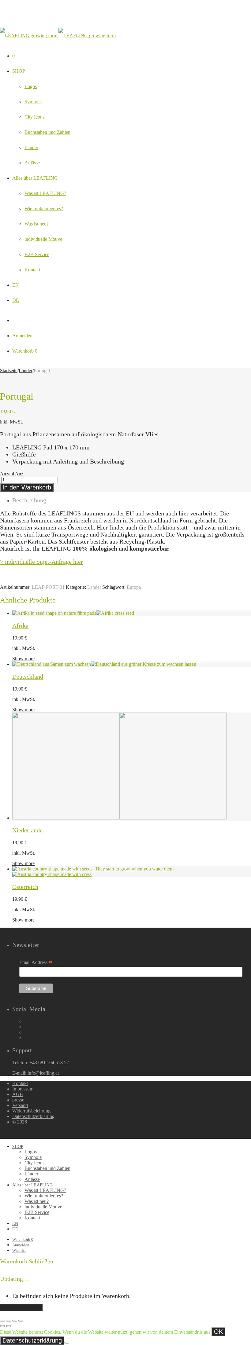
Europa (134, 587)
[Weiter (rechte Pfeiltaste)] (8, 1326)
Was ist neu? (36, 223)
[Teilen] (8, 1320)
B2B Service (36, 254)
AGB (17, 1094)
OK (218, 1331)
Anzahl (7, 473)
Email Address (35, 962)
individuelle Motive (43, 239)
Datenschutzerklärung (33, 1116)
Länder (31, 147)
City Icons (34, 116)
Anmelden (22, 335)
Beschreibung (29, 500)
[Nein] (66, 1342)
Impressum (22, 1088)
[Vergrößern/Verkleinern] (20, 1320)
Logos (30, 86)
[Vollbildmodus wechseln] (14, 1320)
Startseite (8, 370)
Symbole (33, 101)
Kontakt (32, 269)
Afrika (20, 625)
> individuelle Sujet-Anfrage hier (41, 561)
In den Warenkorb (26, 487)
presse (18, 1099)
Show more (23, 658)
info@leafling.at (43, 1073)
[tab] (131, 500)
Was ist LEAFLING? (45, 193)
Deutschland (27, 676)
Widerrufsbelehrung (31, 1110)
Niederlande (27, 830)
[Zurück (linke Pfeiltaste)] (2, 1326)
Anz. (19, 473)
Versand (20, 1105)
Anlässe (32, 162)
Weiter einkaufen (21, 1307)
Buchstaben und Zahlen (47, 132)
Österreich (25, 886)
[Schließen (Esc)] (2, 1320)
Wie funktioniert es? (43, 208)
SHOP (18, 71)
